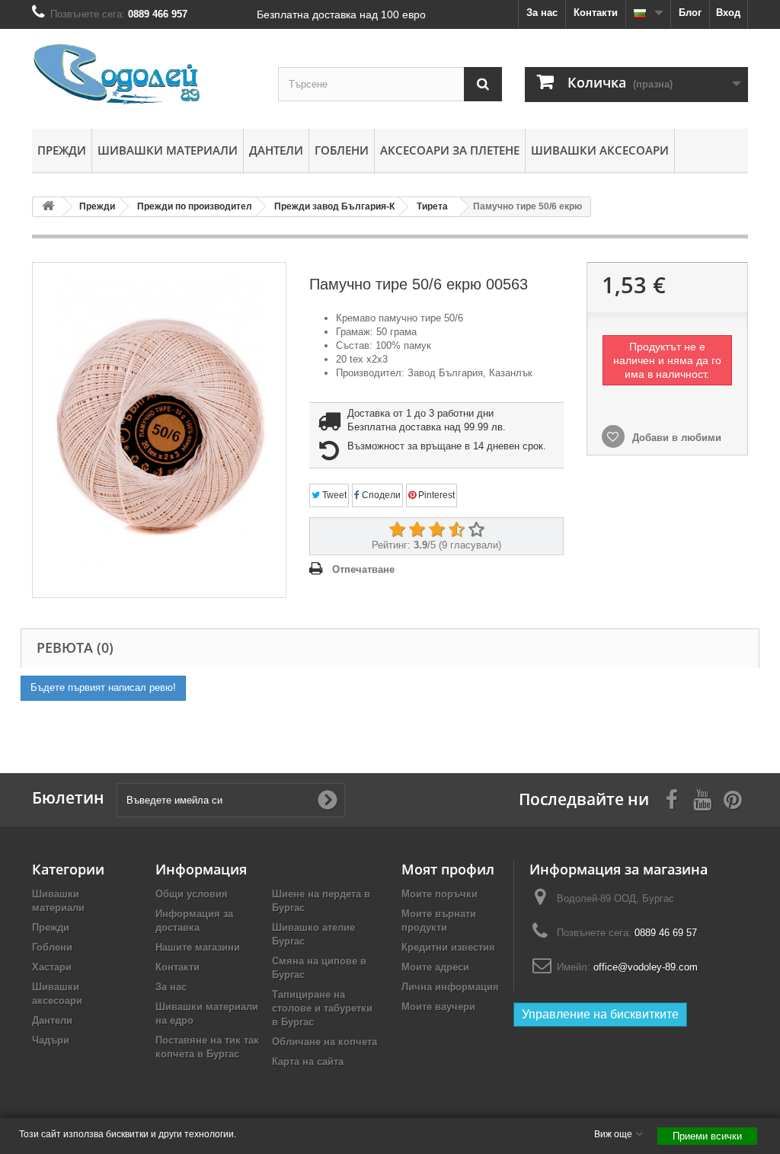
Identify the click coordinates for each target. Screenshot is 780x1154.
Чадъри (50, 1040)
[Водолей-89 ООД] (143, 75)
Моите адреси (435, 967)
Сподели (380, 495)
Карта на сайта (308, 1061)
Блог (690, 12)
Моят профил (447, 869)
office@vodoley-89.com (645, 967)
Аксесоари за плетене (449, 150)
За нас (542, 12)
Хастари (52, 967)
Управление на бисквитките (600, 1014)
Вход (728, 12)
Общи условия (191, 894)
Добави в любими (675, 437)
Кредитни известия (448, 947)
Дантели (276, 150)
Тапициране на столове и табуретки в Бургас (322, 1008)
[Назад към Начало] (48, 206)
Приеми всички (707, 1136)
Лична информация (450, 987)
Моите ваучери (438, 1006)
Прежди (61, 150)
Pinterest (435, 495)
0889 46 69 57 (666, 932)
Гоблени (342, 150)
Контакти (596, 12)
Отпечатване (363, 569)
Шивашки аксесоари (600, 150)
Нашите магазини (197, 947)
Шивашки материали (168, 150)
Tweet (333, 495)
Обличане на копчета (324, 1041)
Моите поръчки (439, 894)
